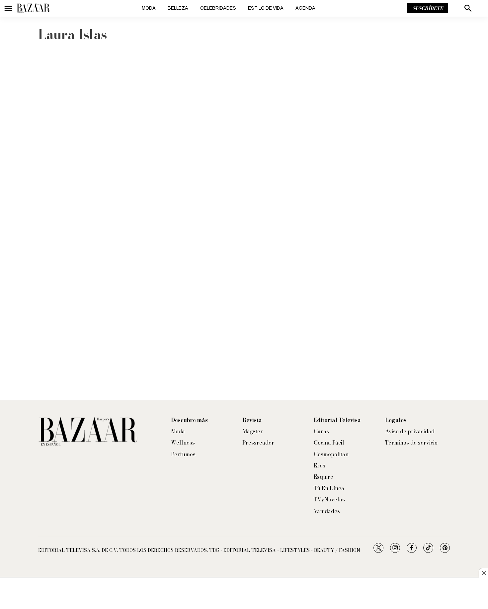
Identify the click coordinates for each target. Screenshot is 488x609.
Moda (149, 8)
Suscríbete (428, 8)
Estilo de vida (266, 8)
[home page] (33, 8)
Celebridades (218, 8)
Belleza (178, 8)
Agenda (305, 8)
